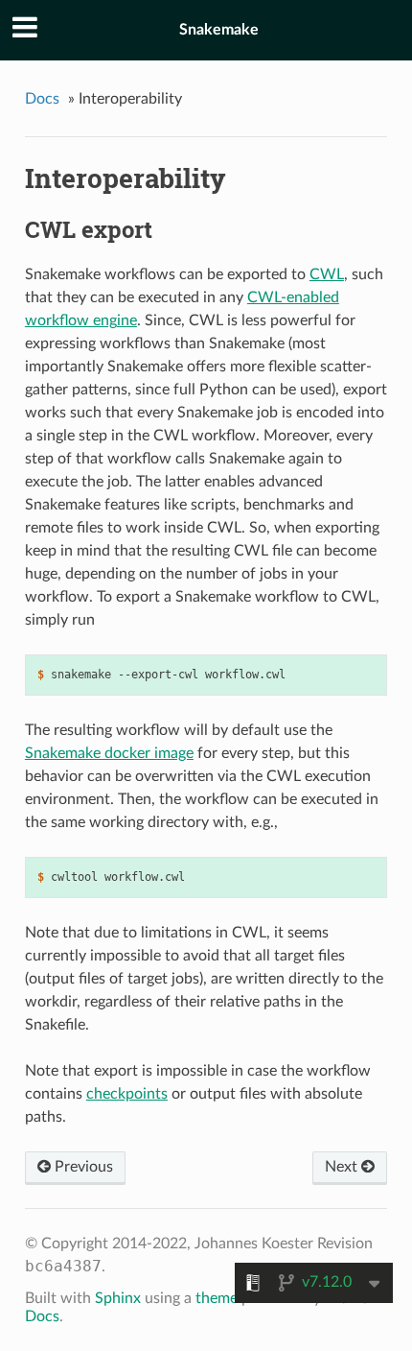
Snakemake (219, 29)
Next (343, 1166)
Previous (82, 1166)
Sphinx (118, 1298)
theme (216, 1298)
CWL (326, 274)
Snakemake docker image (109, 753)
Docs (42, 99)
